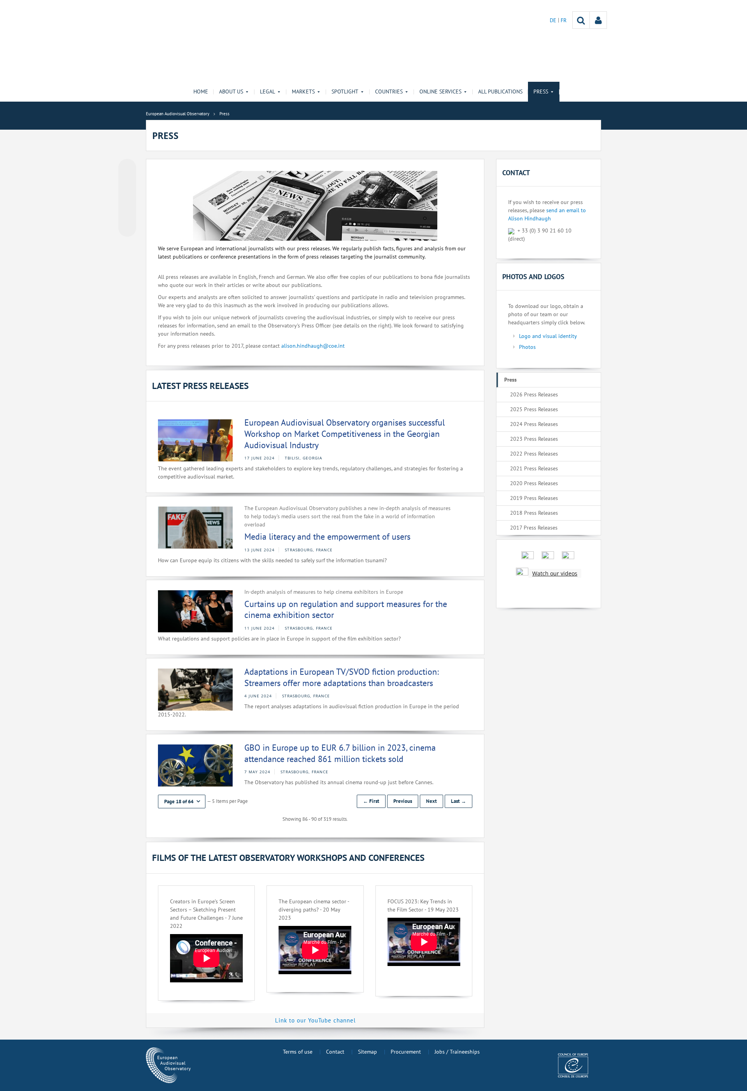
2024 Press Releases (534, 424)
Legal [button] (267, 91)
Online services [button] (440, 91)
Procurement (406, 1051)
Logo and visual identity (548, 336)
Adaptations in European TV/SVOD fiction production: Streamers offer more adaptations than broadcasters (341, 677)
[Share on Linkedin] (127, 213)
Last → (458, 801)
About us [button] (231, 91)
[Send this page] (127, 228)
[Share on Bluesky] (127, 168)
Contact (335, 1051)
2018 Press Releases (534, 512)
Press (510, 379)
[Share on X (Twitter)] (127, 183)
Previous (402, 801)
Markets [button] (303, 91)
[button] (181, 801)
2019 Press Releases (534, 498)
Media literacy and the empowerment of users (327, 536)
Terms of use (297, 1051)
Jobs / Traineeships (457, 1051)
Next (431, 801)
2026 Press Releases (534, 394)
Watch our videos (554, 573)
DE (554, 20)
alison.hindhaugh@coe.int (313, 345)
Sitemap (367, 1051)
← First (371, 801)
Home (200, 91)
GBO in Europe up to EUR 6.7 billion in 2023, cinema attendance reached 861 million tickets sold (340, 753)
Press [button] (540, 91)
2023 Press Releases (534, 438)
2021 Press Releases (534, 468)
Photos (527, 346)
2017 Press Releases (534, 527)
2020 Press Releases (534, 483)
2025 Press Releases (534, 409)
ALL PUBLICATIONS (500, 91)
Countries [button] (389, 91)
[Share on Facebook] (127, 198)
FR (563, 20)
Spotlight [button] (344, 91)
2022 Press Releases (534, 453)
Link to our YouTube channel (315, 1020)
